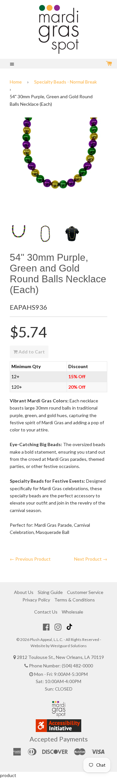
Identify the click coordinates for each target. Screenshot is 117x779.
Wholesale (72, 612)
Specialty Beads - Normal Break (65, 82)
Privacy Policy (36, 599)
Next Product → (90, 559)
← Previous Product (30, 559)
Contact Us (46, 612)
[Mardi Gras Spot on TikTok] (70, 626)
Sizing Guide (50, 592)
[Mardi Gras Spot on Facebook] (46, 626)
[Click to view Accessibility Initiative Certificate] (58, 730)
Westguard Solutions (68, 645)
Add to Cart (31, 351)
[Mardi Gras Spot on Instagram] (58, 626)
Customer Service (85, 592)
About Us (23, 592)
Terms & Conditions (74, 599)
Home (16, 82)
